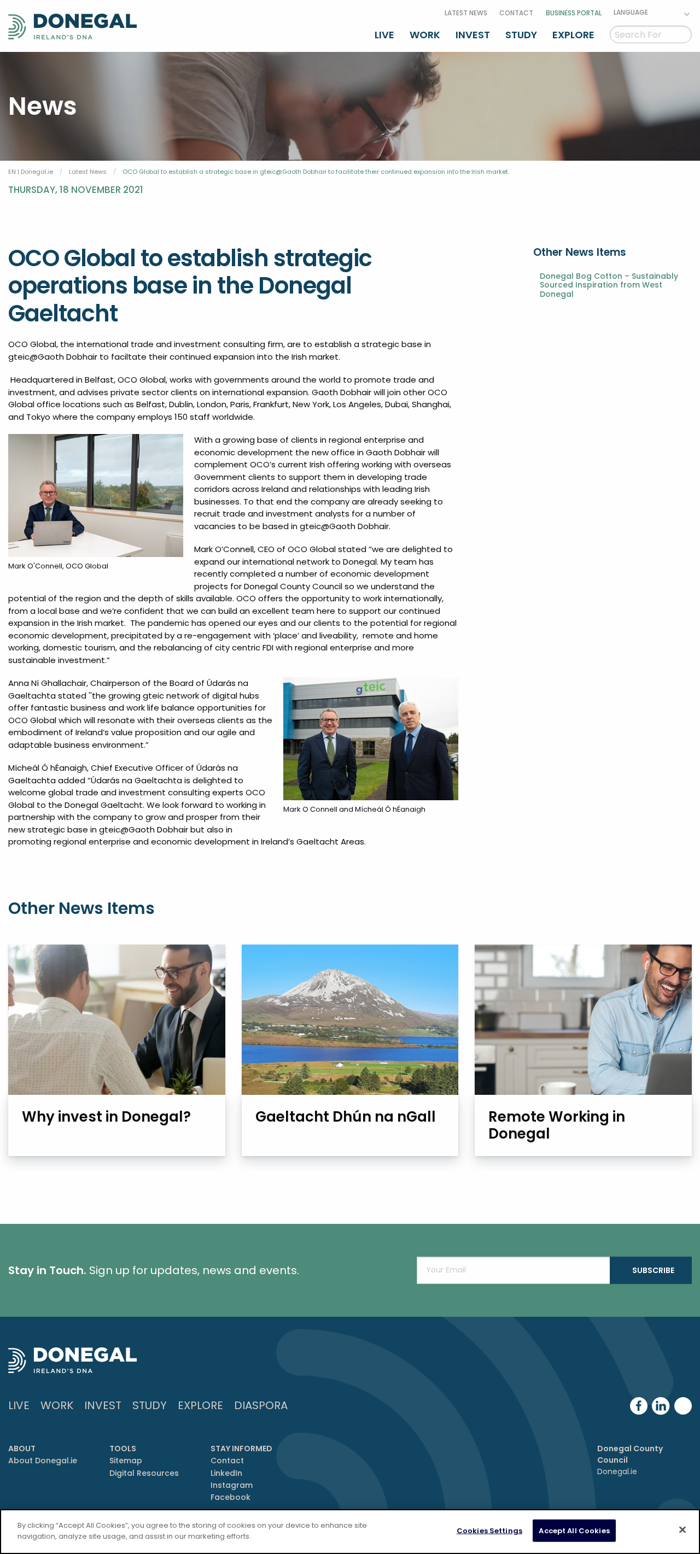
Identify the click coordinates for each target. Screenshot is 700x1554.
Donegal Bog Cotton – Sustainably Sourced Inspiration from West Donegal (609, 285)
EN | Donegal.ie (30, 171)
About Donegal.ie (42, 1460)
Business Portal (574, 12)
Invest (473, 35)
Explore (573, 35)
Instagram (232, 1485)
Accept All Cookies (574, 1531)
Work (425, 35)
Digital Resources (144, 1473)
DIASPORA (261, 1405)
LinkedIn (226, 1473)
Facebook (230, 1497)
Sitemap (125, 1460)
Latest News (466, 12)
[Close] (682, 1529)
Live (384, 35)
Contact (516, 12)
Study (521, 35)
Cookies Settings (489, 1531)
